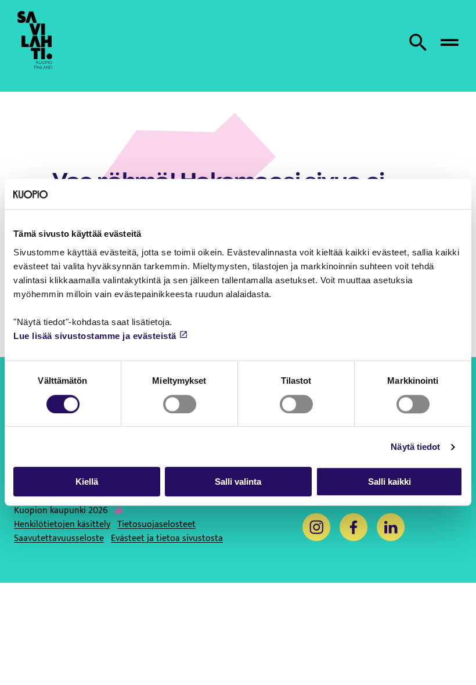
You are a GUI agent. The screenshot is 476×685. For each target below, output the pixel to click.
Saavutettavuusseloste (59, 539)
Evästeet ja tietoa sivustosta (167, 539)
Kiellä (86, 481)
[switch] (179, 404)
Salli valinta (238, 481)
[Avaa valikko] (449, 42)
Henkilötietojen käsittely (62, 525)
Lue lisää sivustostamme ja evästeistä (94, 336)
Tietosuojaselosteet (156, 525)
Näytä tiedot (415, 447)
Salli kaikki (389, 481)
